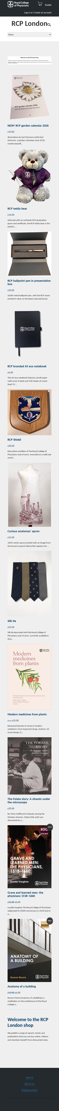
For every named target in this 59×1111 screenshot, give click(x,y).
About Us (30, 1084)
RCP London (29, 24)
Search (29, 1077)
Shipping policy (29, 1090)
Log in (27, 13)
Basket (47, 5)
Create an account (42, 13)
